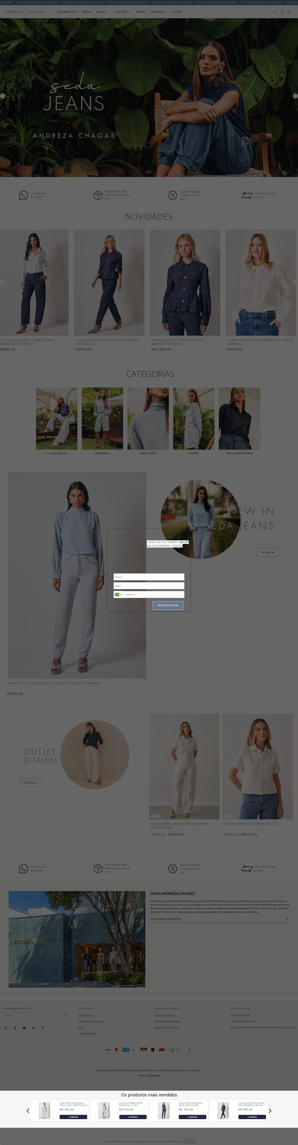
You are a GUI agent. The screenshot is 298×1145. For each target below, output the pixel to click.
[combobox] (119, 594)
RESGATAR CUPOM (167, 605)
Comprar (73, 1117)
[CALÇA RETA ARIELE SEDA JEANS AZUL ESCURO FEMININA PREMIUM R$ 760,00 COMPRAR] (163, 1118)
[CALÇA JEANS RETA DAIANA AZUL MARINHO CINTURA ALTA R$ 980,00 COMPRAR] (223, 1118)
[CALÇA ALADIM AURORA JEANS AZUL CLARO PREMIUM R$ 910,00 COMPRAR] (104, 1118)
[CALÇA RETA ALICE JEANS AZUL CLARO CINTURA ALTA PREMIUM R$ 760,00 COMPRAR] (44, 1118)
